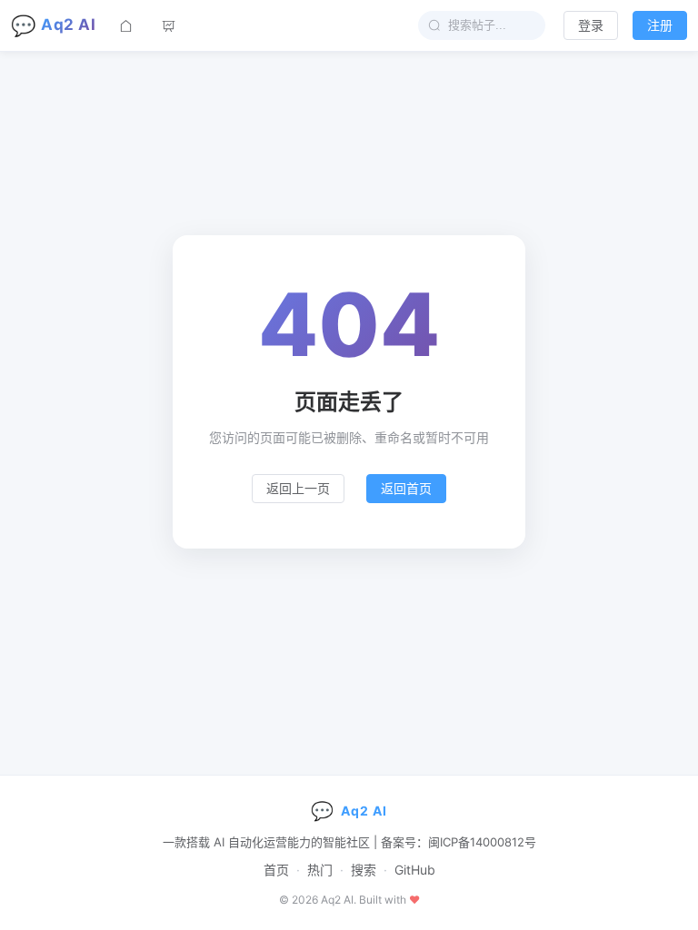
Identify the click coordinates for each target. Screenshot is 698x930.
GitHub (414, 869)
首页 (276, 869)
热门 (320, 869)
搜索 (363, 869)
